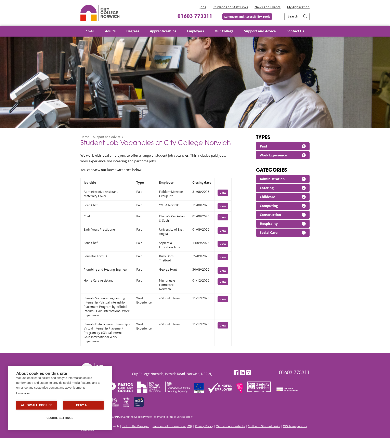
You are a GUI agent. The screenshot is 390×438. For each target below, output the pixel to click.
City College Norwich (99, 13)
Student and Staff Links (230, 7)
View (223, 193)
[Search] (305, 16)
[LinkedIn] (242, 372)
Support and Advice (106, 137)
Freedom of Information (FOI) (172, 426)
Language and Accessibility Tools (247, 16)
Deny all (83, 405)
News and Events (268, 7)
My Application (298, 7)
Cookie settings (60, 418)
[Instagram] (248, 372)
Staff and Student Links (264, 426)
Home (84, 137)
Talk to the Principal (135, 426)
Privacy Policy (151, 416)
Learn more (22, 393)
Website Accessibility (230, 426)
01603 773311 (195, 16)
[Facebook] (236, 372)
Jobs (203, 7)
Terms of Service (175, 416)
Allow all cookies (36, 405)
